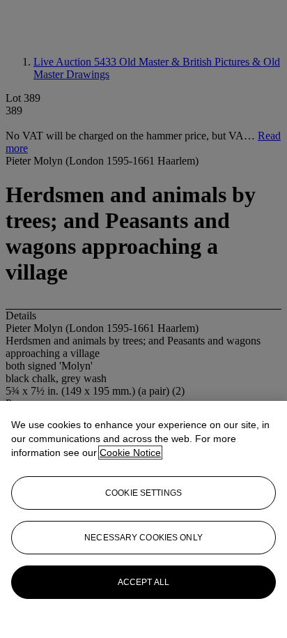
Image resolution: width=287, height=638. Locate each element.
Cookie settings (143, 493)
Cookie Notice (130, 452)
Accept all (143, 582)
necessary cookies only (143, 537)
